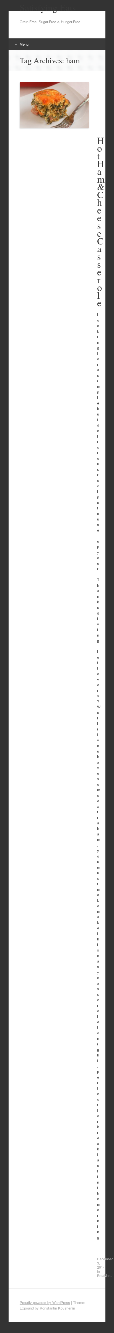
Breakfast (104, 1275)
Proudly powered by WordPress (45, 1302)
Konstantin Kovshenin (57, 1308)
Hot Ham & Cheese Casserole (101, 221)
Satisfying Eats (48, 7)
